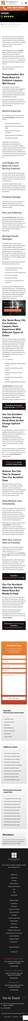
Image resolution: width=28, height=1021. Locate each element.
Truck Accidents (8, 736)
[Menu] (25, 2)
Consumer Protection (14, 909)
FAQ (14, 892)
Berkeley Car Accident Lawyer (11, 768)
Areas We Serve (14, 947)
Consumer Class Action (14, 918)
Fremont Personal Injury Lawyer (11, 810)
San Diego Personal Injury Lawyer (12, 807)
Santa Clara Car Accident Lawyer (12, 756)
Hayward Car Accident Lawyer (11, 774)
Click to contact (11, 462)
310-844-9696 (16, 7)
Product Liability (14, 921)
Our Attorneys (14, 877)
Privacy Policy (7, 1016)
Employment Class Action (14, 930)
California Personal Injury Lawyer (12, 804)
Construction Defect (14, 912)
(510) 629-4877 (14, 978)
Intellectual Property (14, 939)
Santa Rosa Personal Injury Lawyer (12, 24)
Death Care (14, 923)
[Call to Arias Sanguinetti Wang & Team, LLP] (22, 3)
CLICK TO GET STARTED (13, 310)
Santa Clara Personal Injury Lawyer (12, 801)
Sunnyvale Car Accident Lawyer (11, 780)
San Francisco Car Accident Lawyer (12, 771)
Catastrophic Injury (8, 719)
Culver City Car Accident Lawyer (12, 753)
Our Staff (14, 880)
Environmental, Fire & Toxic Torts (14, 933)
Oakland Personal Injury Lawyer (11, 813)
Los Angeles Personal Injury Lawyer (12, 798)
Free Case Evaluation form (12, 577)
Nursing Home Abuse (9, 731)
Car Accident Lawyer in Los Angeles (13, 765)
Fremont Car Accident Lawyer (11, 777)
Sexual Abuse (7, 733)
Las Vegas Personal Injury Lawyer (12, 816)
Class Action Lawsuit (9, 722)
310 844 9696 (6, 1008)
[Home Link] (1, 24)
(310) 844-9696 (14, 966)
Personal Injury (14, 941)
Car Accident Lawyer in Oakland (12, 759)
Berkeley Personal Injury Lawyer (12, 825)
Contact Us (14, 952)
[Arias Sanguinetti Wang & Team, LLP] (9, 3)
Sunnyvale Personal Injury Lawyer (12, 819)
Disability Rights (14, 927)
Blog (14, 889)
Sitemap (22, 1016)
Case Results (14, 895)
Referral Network (14, 883)
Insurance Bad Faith (14, 936)
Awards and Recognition (14, 886)
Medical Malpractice (9, 728)
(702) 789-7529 (14, 990)
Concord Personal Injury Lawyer (12, 822)
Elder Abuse (7, 725)
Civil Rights (14, 915)
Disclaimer (15, 1016)
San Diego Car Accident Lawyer (12, 762)
